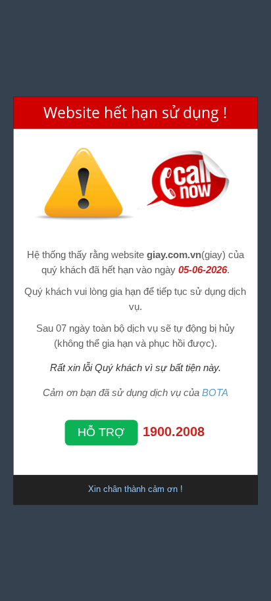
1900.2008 (174, 431)
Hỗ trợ (101, 432)
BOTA (215, 392)
